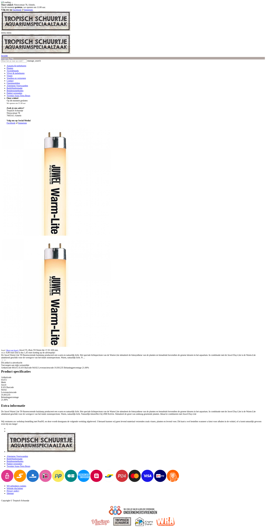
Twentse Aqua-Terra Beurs (18, 95)
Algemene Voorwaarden (17, 85)
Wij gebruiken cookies (16, 486)
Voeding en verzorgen (16, 78)
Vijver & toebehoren (16, 73)
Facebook (17, 10)
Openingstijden (13, 83)
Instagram (28, 10)
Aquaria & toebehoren (16, 66)
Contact (10, 81)
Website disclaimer (15, 488)
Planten (10, 68)
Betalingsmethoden (15, 90)
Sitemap (10, 493)
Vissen (9, 76)
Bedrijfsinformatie (14, 88)
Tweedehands (13, 71)
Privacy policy (13, 491)
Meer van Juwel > (12, 350)
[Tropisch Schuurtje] (35, 30)
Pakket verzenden (14, 93)
